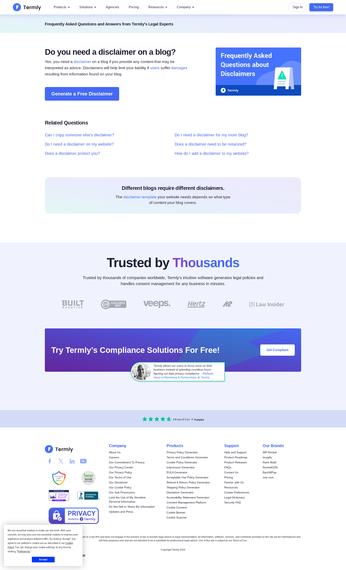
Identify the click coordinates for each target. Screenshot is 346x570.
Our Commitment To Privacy (127, 462)
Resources (156, 7)
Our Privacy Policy (120, 472)
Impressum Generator (181, 467)
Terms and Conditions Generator (187, 457)
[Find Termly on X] (61, 461)
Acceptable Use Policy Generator (187, 477)
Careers (114, 457)
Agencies (112, 7)
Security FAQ (232, 502)
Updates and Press (121, 511)
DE (83, 555)
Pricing (134, 7)
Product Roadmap (235, 457)
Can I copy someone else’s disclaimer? (79, 135)
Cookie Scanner (177, 517)
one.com (268, 477)
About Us (115, 452)
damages (179, 68)
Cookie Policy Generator (182, 462)
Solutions (86, 7)
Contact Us (231, 472)
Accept (43, 559)
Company (184, 7)
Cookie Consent (177, 507)
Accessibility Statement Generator (188, 497)
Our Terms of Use (120, 477)
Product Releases (235, 462)
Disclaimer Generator (180, 492)
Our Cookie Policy (120, 487)
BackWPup (270, 472)
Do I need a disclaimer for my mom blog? (211, 135)
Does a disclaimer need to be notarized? (210, 144)
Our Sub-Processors (122, 492)
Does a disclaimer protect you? (72, 153)
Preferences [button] (23, 551)
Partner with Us (234, 482)
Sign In (298, 7)
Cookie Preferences (236, 492)
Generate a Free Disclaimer (82, 93)
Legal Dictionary (234, 497)
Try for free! (321, 7)
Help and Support (235, 452)
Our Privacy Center (121, 467)
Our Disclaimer (118, 482)
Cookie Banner (176, 512)
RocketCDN (270, 467)
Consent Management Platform (186, 502)
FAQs (227, 467)
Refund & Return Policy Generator (188, 482)
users (155, 68)
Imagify (267, 457)
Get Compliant (277, 349)
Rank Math (270, 462)
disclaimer (82, 62)
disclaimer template (140, 197)
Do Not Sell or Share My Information (132, 506)
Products (60, 7)
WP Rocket (270, 452)
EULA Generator (177, 472)
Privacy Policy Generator (182, 452)
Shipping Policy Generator (183, 487)
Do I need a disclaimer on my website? (79, 144)
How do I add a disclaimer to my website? (212, 153)
